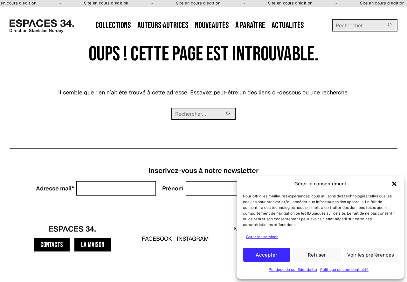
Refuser (317, 255)
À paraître (250, 25)
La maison (92, 245)
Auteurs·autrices (163, 25)
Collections (113, 25)
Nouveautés (212, 25)
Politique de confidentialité (293, 269)
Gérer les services (262, 236)
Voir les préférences (370, 255)
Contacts (51, 245)
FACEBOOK (157, 238)
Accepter (266, 255)
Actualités (288, 25)
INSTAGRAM (193, 238)
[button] (394, 184)
